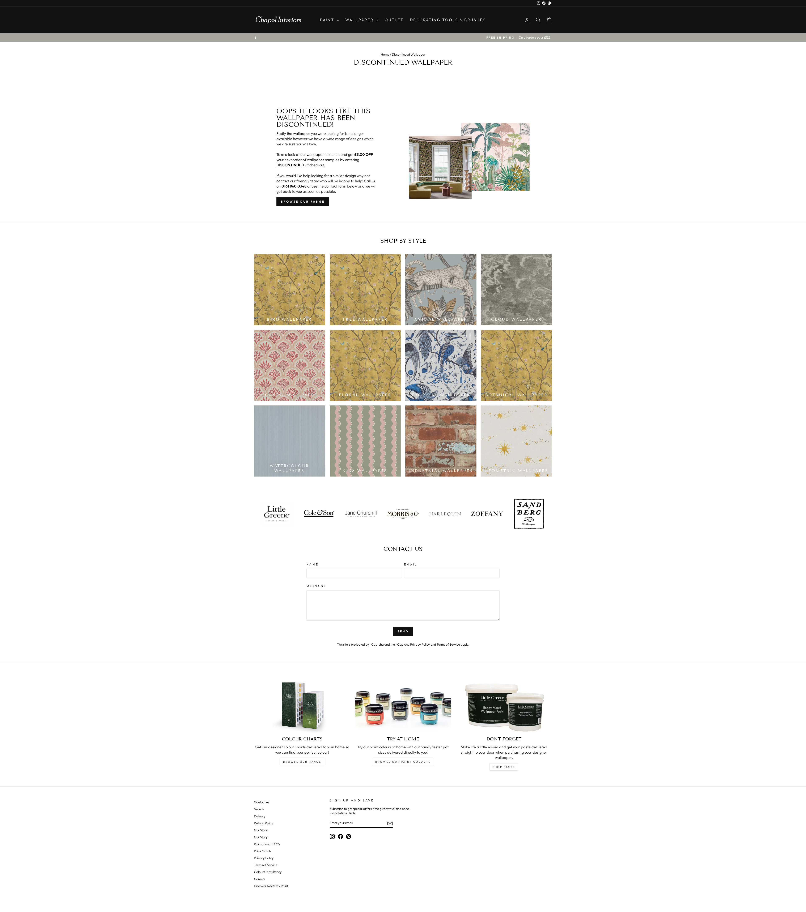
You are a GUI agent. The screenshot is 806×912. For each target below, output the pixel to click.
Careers (259, 879)
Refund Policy (263, 823)
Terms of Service (448, 644)
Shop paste (504, 767)
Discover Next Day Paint (271, 886)
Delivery (260, 816)
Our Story (261, 837)
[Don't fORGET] (504, 706)
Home (385, 54)
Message (316, 586)
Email (410, 564)
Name (312, 564)
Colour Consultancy (268, 872)
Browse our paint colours (402, 761)
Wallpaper (360, 19)
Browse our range (303, 201)
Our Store (260, 830)
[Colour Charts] (302, 706)
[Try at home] (403, 706)
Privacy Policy (420, 644)
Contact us (261, 802)
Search (259, 809)
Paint (328, 19)
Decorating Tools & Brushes (448, 19)
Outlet (394, 19)
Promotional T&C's (267, 844)
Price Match (262, 851)
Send (403, 631)
